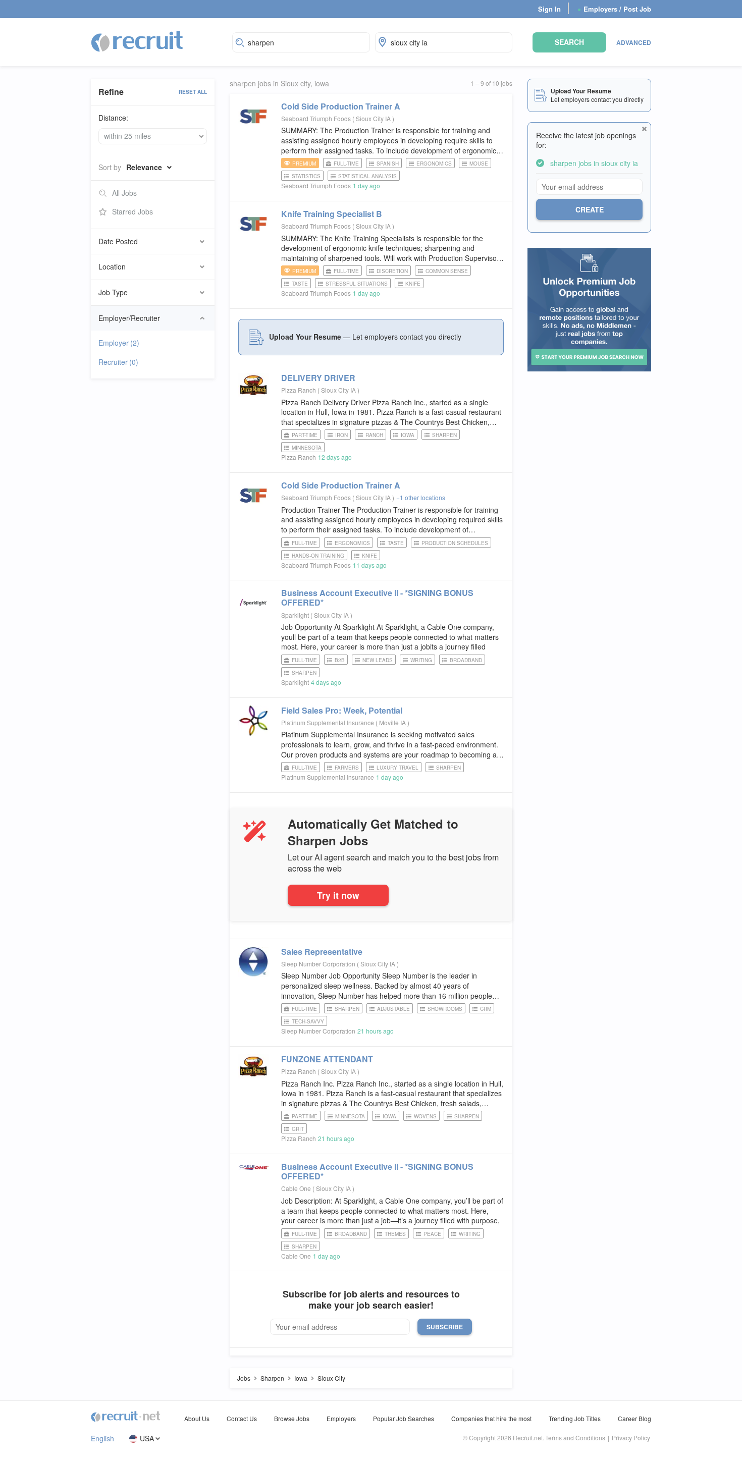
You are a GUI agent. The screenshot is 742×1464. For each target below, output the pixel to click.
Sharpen (444, 435)
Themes (395, 1233)
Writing (421, 660)
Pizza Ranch (298, 390)
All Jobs (124, 193)
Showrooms (445, 1008)
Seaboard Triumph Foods (316, 118)
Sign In (549, 9)
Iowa (407, 435)
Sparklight (295, 615)
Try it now (338, 895)
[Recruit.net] (137, 41)
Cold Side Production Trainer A (340, 106)
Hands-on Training (318, 555)
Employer (118, 343)
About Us (196, 1418)
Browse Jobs (291, 1418)
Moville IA (393, 722)
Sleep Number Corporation (318, 963)
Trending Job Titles (575, 1418)
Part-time (304, 435)
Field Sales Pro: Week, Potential (341, 710)
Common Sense (447, 271)
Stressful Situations (357, 283)
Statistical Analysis (367, 176)
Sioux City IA (374, 118)
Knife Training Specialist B (331, 214)
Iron (341, 435)
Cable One (296, 1188)
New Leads (377, 660)
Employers (341, 1418)
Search (569, 42)
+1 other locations (420, 497)
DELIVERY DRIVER (318, 378)
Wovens (425, 1116)
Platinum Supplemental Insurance (327, 722)
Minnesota (307, 447)
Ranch (374, 435)
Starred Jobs (132, 211)
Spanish (388, 163)
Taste (300, 283)
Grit (298, 1128)
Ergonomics (434, 163)
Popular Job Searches (403, 1418)
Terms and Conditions (575, 1437)
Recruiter (118, 362)
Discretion (392, 271)
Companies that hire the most (491, 1418)
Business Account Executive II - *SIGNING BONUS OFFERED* (377, 597)
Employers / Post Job (614, 9)
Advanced (633, 42)
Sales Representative (321, 951)
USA (147, 1438)
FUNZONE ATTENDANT (327, 1059)
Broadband (466, 660)
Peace (432, 1233)
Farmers (347, 767)
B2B (340, 660)
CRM (485, 1008)
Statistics (306, 176)
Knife (412, 283)
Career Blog (634, 1418)
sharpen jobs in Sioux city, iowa (279, 83)
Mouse (478, 163)
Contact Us (242, 1418)
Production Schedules (454, 543)
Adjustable (393, 1008)
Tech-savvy (308, 1021)
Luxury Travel (397, 767)
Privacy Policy (631, 1437)
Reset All (193, 91)
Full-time (346, 163)
